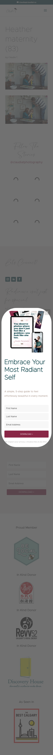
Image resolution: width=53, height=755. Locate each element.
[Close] (47, 312)
